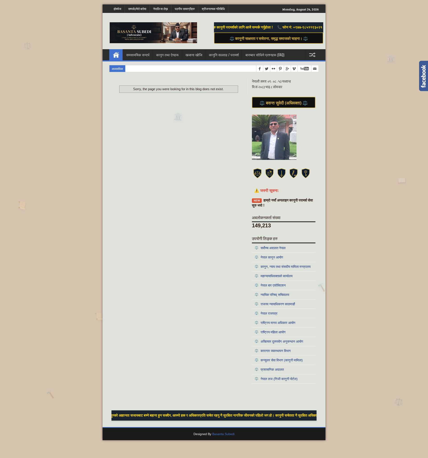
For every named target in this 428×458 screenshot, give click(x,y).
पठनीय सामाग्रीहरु (185, 9)
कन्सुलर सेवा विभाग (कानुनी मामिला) (279, 360)
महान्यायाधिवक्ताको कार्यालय (273, 276)
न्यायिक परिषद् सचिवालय (272, 294)
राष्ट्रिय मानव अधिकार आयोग (275, 322)
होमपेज (117, 9)
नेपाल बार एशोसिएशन (270, 285)
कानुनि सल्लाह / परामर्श (224, 54)
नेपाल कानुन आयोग (269, 257)
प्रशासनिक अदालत (269, 369)
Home (116, 54)
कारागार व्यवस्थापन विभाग (273, 350)
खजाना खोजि (193, 54)
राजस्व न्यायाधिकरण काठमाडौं (275, 304)
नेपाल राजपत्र (266, 313)
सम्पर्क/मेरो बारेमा (137, 9)
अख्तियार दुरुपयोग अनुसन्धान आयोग (279, 341)
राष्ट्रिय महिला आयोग (270, 332)
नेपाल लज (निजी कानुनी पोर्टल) (276, 379)
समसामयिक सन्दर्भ (137, 54)
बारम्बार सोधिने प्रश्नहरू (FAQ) (264, 54)
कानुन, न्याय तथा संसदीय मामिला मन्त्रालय (283, 266)
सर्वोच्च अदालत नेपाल (270, 248)
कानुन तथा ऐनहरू (167, 54)
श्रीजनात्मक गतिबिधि (213, 9)
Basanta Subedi (223, 434)
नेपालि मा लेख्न (160, 9)
